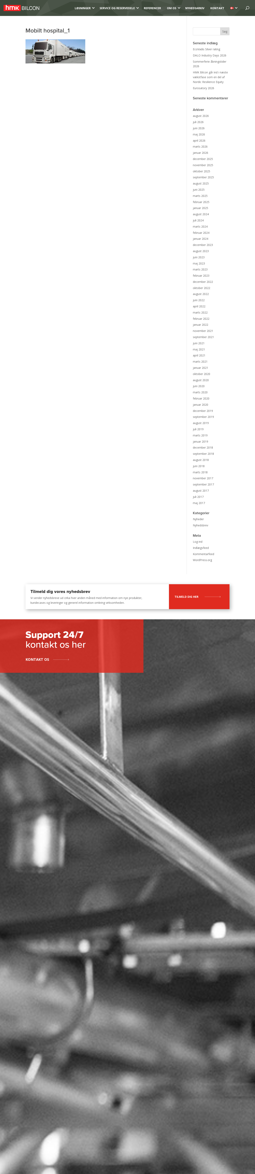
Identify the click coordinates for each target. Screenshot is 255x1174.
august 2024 (201, 214)
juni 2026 (199, 128)
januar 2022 (200, 325)
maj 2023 (199, 263)
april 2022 (199, 306)
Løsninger (83, 8)
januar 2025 (200, 208)
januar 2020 (200, 404)
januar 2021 (200, 368)
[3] (231, 8)
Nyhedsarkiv (194, 8)
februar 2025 (201, 202)
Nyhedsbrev (200, 525)
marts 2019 (200, 435)
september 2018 (203, 454)
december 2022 (203, 282)
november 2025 (203, 165)
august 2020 (201, 380)
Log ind (197, 542)
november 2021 (203, 331)
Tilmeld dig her (186, 597)
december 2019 (203, 411)
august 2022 (201, 294)
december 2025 (203, 159)
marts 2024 (200, 226)
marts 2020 (200, 392)
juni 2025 (199, 189)
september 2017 (203, 484)
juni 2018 (199, 466)
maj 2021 (199, 349)
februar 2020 (201, 398)
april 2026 (199, 140)
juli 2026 (198, 122)
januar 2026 (200, 153)
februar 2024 (201, 233)
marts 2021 (200, 361)
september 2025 (203, 177)
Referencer (152, 8)
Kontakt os (37, 659)
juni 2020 (199, 386)
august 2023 (201, 251)
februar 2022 (201, 319)
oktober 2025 (201, 171)
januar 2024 (200, 239)
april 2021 (199, 355)
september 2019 (203, 417)
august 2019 (201, 423)
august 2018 (201, 460)
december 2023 (203, 245)
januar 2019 (200, 441)
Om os (171, 8)
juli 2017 (198, 497)
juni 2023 (199, 257)
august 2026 (201, 116)
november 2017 (203, 478)
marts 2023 (200, 269)
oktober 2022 (201, 288)
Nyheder (198, 519)
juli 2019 (198, 429)
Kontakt (217, 8)
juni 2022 (199, 300)
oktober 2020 (201, 374)
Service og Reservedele (117, 8)
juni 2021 (199, 343)
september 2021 (203, 337)
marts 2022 (200, 312)
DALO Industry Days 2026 (209, 55)
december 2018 (203, 447)
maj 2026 (199, 134)
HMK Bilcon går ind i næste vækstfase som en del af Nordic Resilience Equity (210, 77)
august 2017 (201, 490)
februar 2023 (201, 275)
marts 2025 (200, 196)
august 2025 (201, 183)
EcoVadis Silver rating (206, 49)
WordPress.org (202, 560)
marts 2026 (200, 146)
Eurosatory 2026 (203, 88)
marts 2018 (200, 472)
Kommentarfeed (203, 554)
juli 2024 (198, 220)
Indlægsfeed (201, 548)
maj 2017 (199, 503)
